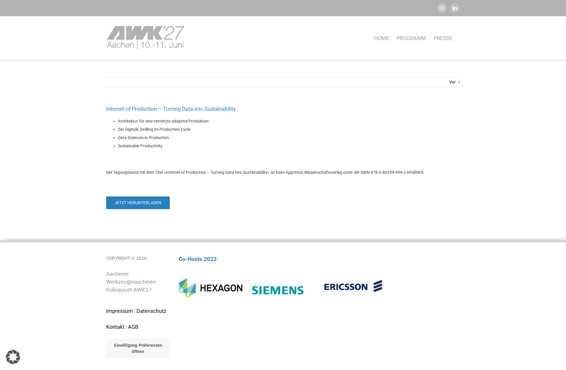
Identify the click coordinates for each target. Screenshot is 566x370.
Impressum (119, 311)
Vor (452, 82)
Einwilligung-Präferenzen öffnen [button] (138, 348)
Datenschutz (151, 311)
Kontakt (115, 327)
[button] (13, 357)
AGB (133, 327)
